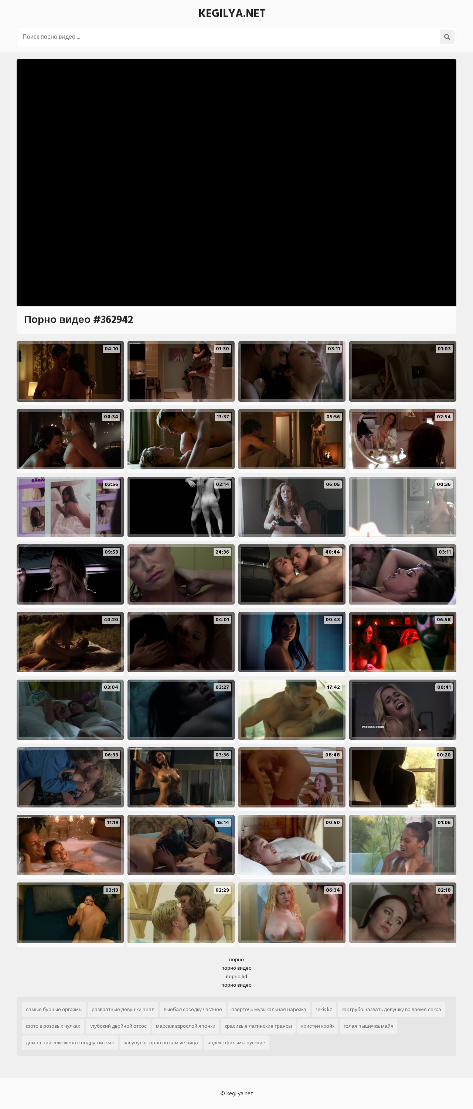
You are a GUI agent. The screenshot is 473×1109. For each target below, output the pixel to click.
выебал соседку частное (193, 1009)
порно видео (236, 968)
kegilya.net (232, 14)
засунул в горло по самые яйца (161, 1042)
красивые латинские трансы (258, 1026)
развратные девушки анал (123, 1009)
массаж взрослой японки (185, 1026)
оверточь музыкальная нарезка (268, 1009)
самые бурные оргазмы (54, 1009)
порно (236, 959)
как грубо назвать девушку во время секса (391, 1009)
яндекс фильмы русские (236, 1042)
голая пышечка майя (369, 1026)
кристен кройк (317, 1026)
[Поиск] (447, 37)
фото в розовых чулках (53, 1026)
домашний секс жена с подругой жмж (70, 1042)
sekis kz (324, 1009)
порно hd (236, 976)
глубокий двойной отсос (118, 1026)
